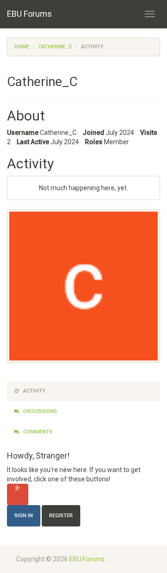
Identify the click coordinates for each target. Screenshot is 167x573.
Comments (37, 432)
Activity (33, 391)
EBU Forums (29, 14)
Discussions (39, 411)
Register (61, 516)
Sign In (23, 516)
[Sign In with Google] (17, 494)
